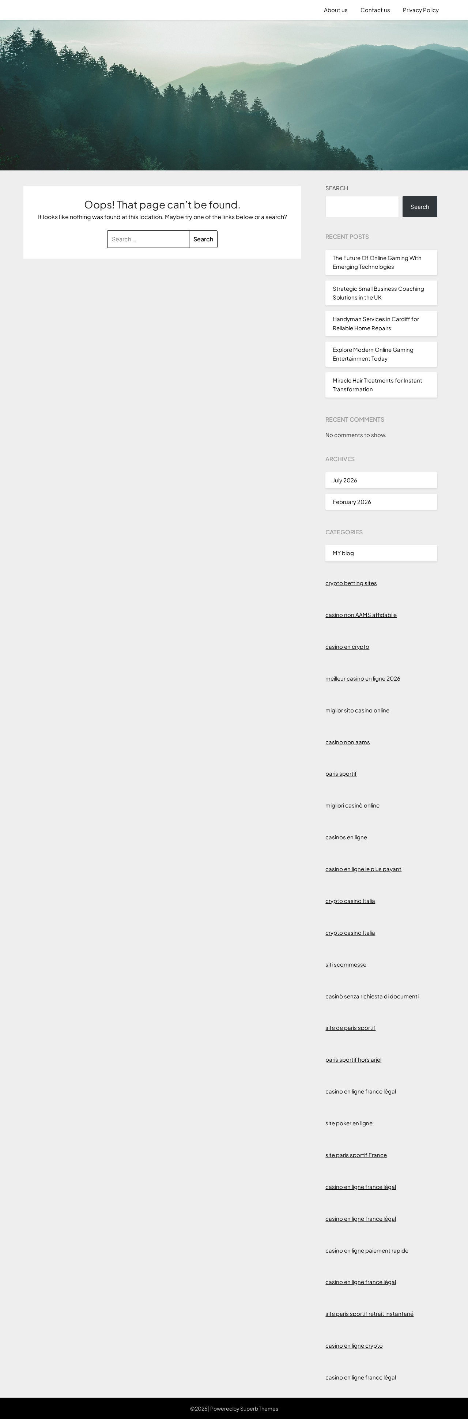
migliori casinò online (352, 805)
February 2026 (352, 501)
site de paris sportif (350, 1027)
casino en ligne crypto (354, 1345)
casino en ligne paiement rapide (366, 1250)
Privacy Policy (421, 9)
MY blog (343, 552)
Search (336, 187)
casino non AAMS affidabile (361, 614)
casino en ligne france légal (360, 1091)
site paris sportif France (356, 1154)
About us (336, 9)
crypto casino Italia (350, 900)
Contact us (375, 9)
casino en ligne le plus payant (363, 868)
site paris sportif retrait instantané (369, 1313)
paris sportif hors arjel (353, 1059)
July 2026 (345, 480)
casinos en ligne (346, 836)
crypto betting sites (351, 582)
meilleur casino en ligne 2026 (362, 678)
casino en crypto (347, 646)
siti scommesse (345, 964)
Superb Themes (259, 1408)
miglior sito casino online (357, 710)
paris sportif (341, 773)
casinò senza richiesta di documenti (372, 996)
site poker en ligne (349, 1122)
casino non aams (347, 741)
